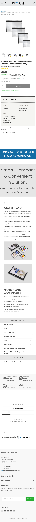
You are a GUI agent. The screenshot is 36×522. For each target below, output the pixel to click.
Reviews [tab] (5, 412)
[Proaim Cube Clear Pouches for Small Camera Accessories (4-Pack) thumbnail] (3, 55)
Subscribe (30, 499)
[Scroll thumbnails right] (33, 55)
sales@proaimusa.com (11, 470)
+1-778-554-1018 (6, 468)
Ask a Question (26, 437)
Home (3, 11)
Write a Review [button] (19, 408)
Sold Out (18, 86)
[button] (18, 79)
